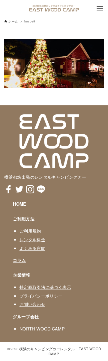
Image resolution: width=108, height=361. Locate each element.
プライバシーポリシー (41, 295)
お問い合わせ (32, 304)
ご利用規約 (30, 230)
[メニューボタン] (100, 8)
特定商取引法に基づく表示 (45, 287)
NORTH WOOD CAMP (42, 328)
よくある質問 (32, 248)
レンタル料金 (32, 239)
